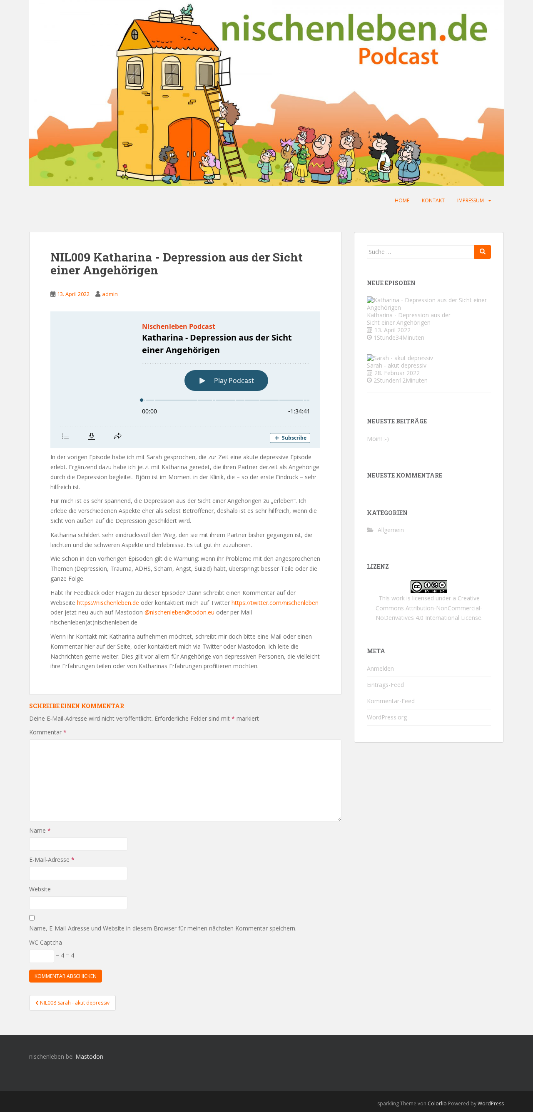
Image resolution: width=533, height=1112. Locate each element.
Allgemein (391, 530)
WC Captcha (45, 942)
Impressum (470, 200)
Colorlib (437, 1103)
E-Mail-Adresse (52, 859)
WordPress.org (387, 717)
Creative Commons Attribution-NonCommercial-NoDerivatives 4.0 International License (429, 608)
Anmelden (380, 668)
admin (110, 294)
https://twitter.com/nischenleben (275, 603)
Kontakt (433, 200)
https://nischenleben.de (108, 603)
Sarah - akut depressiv (396, 365)
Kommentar (48, 732)
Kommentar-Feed (391, 701)
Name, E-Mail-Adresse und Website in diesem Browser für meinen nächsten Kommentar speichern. (162, 928)
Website (40, 889)
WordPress (491, 1103)
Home (402, 200)
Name (40, 830)
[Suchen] (482, 252)
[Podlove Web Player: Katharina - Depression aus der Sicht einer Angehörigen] (185, 379)
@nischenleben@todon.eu (179, 612)
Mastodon (89, 1056)
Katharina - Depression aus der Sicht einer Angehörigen (409, 318)
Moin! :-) (378, 439)
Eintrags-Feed (385, 685)
